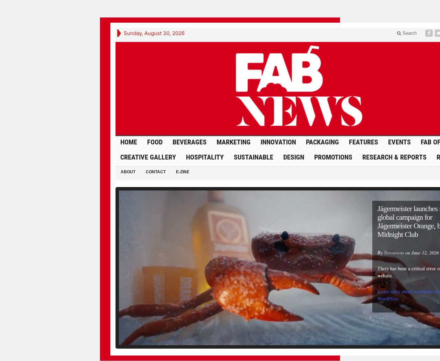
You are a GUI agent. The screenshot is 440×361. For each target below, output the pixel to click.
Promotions (333, 157)
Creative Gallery (148, 157)
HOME (128, 142)
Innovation (278, 142)
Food (155, 142)
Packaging (322, 142)
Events (399, 142)
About (128, 171)
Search (409, 33)
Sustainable (253, 157)
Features (363, 142)
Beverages (190, 142)
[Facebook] (429, 33)
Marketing (234, 142)
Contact (156, 171)
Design (293, 157)
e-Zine (182, 171)
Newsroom (394, 252)
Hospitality (205, 157)
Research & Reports (394, 157)
